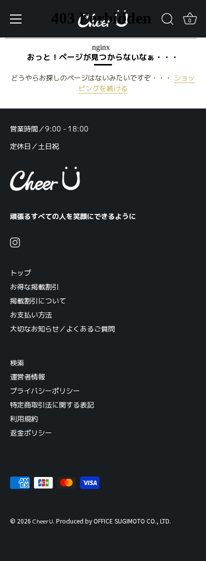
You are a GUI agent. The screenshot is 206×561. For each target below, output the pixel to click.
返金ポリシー (31, 433)
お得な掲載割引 (34, 287)
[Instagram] (15, 241)
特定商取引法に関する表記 (52, 405)
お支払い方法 (31, 315)
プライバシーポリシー (45, 391)
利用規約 (24, 419)
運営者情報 (27, 377)
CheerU (42, 521)
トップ (20, 273)
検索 (17, 363)
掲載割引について (38, 301)
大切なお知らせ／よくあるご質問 (62, 329)
